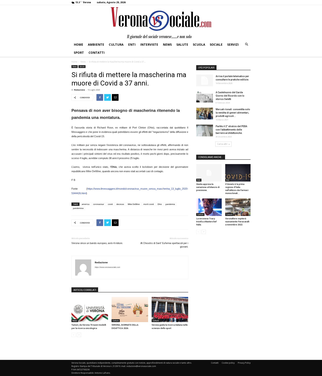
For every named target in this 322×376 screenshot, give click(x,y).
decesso (120, 204)
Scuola (199, 44)
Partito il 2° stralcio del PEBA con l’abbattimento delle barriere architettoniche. (231, 129)
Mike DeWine (134, 204)
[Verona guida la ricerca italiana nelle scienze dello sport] (170, 309)
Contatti (96, 53)
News (167, 44)
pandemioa (78, 208)
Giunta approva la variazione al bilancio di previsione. (208, 187)
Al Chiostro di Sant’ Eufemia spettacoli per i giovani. (164, 245)
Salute (182, 44)
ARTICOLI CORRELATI (84, 290)
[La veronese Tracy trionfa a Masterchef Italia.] (209, 207)
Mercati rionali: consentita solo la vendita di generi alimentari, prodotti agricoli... (233, 112)
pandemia (170, 204)
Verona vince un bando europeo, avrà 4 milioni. (97, 243)
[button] (247, 44)
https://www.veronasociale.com (107, 267)
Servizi (233, 44)
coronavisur (98, 204)
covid (110, 204)
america (85, 204)
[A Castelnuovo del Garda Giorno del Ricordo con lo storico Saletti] (204, 96)
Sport (79, 53)
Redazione (79, 90)
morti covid (148, 204)
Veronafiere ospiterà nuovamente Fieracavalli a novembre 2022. (237, 221)
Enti (132, 44)
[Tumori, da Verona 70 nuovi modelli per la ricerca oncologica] (89, 309)
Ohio (159, 204)
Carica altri (222, 144)
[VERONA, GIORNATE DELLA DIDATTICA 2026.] (130, 309)
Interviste (149, 44)
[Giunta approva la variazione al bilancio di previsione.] (209, 173)
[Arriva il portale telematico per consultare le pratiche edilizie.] (204, 80)
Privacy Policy (244, 362)
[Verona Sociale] (161, 22)
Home (78, 44)
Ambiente (96, 44)
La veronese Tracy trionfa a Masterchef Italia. (206, 221)
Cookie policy (228, 362)
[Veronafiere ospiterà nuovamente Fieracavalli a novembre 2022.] (238, 207)
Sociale (216, 44)
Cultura (116, 44)
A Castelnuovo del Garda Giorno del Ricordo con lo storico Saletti (230, 95)
